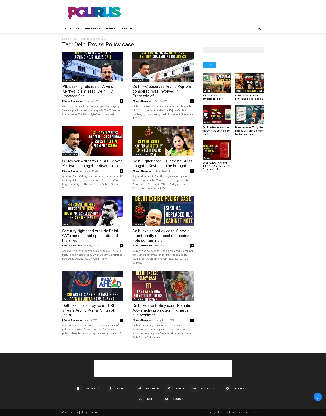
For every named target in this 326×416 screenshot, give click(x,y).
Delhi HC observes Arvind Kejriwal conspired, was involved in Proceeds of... (162, 91)
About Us (244, 412)
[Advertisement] (195, 13)
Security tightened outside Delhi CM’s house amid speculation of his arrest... (90, 236)
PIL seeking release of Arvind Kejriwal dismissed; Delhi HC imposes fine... (87, 91)
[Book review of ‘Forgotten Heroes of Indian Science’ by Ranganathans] (249, 114)
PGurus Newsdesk (72, 100)
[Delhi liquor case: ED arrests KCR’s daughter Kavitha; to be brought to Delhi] (163, 141)
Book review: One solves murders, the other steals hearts (216, 130)
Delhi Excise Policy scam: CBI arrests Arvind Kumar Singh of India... (88, 310)
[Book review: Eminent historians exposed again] (249, 83)
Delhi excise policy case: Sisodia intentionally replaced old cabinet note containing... (161, 236)
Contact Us (258, 412)
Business (91, 28)
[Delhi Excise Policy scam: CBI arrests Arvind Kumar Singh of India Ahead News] (92, 286)
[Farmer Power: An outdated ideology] (217, 83)
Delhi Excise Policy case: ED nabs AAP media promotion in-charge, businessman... (161, 310)
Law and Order (70, 80)
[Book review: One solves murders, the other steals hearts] (217, 114)
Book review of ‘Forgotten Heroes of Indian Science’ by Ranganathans (249, 130)
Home (65, 38)
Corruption (139, 224)
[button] (259, 29)
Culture (127, 28)
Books (110, 28)
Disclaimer (230, 412)
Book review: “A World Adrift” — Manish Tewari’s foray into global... (216, 166)
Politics (71, 28)
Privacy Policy (214, 412)
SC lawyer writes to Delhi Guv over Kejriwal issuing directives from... (92, 163)
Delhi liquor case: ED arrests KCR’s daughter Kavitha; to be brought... (162, 163)
